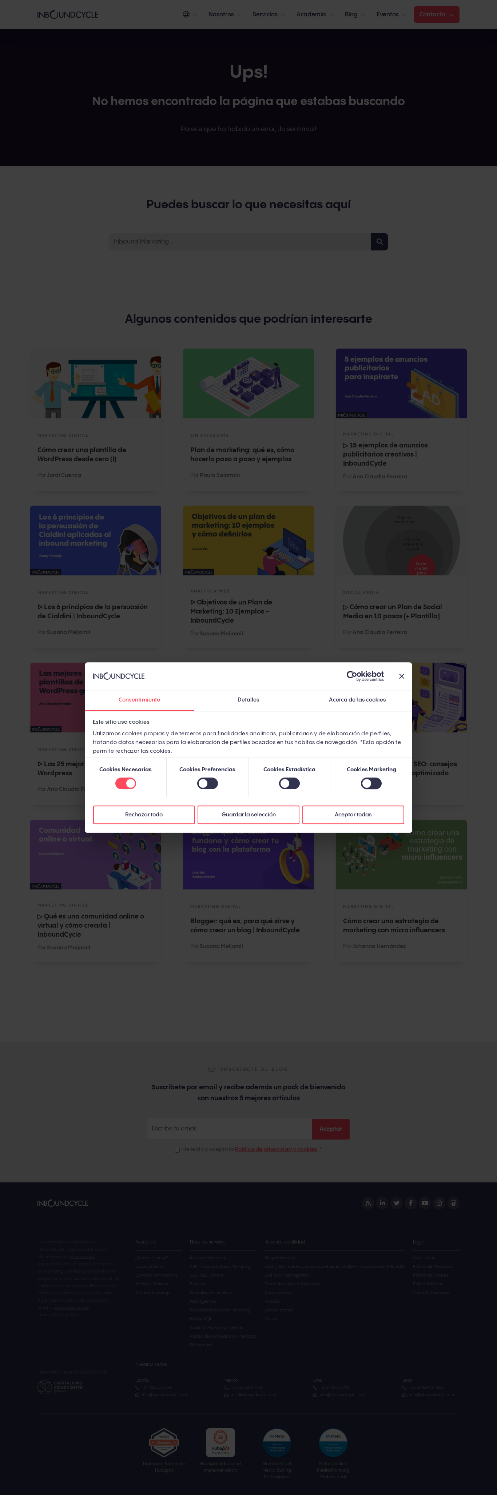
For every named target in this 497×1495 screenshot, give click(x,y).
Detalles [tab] (249, 700)
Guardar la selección (249, 815)
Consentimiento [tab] (139, 700)
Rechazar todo (144, 815)
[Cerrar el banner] (401, 676)
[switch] (207, 783)
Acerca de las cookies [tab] (357, 700)
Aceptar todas (353, 815)
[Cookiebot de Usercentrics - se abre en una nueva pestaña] (352, 676)
